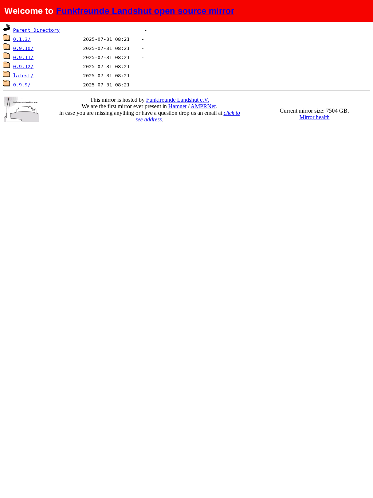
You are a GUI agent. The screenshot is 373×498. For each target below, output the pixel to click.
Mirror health (314, 117)
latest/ (23, 75)
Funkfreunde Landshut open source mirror (145, 11)
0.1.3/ (22, 39)
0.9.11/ (23, 57)
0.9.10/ (23, 48)
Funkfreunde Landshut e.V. (177, 100)
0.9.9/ (22, 84)
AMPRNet (203, 106)
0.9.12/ (23, 66)
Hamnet (177, 106)
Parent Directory (36, 30)
